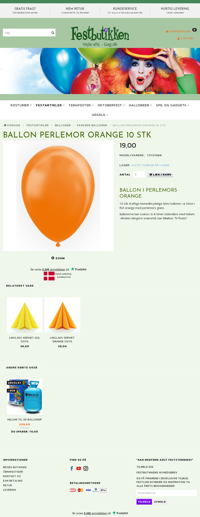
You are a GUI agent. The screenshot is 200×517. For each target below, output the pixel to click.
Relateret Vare (20, 285)
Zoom (60, 258)
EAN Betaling (13, 481)
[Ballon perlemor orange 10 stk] (58, 196)
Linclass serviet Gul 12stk (24, 339)
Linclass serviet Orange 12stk (62, 339)
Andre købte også (22, 367)
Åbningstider (13, 472)
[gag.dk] (100, 36)
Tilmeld (144, 502)
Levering (9, 490)
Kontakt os (12, 476)
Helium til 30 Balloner (24, 419)
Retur (7, 485)
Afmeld (160, 502)
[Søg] (53, 33)
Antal (125, 174)
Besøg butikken (15, 467)
